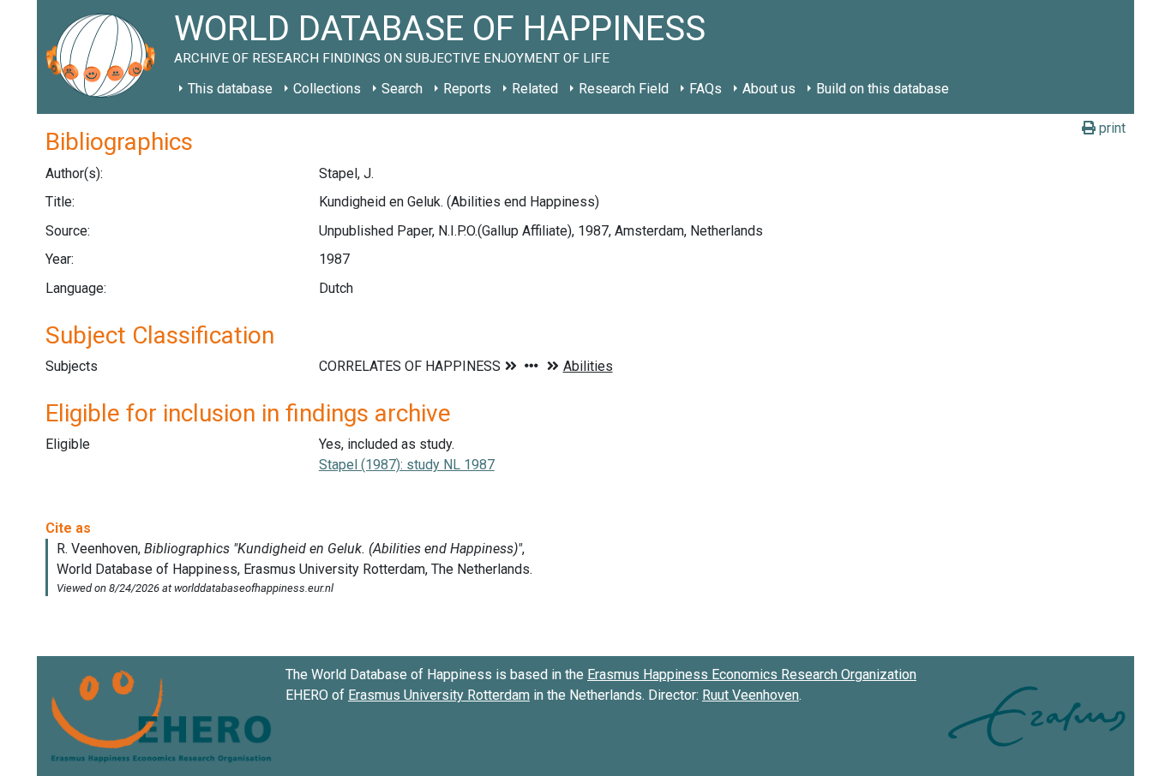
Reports (467, 89)
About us (769, 89)
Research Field (624, 89)
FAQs (705, 89)
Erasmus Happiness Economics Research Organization (751, 674)
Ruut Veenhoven (750, 695)
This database (230, 89)
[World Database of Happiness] (105, 57)
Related (535, 89)
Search (402, 89)
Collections (327, 89)
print (1111, 128)
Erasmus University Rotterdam (439, 695)
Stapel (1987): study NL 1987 (407, 465)
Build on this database (882, 89)
